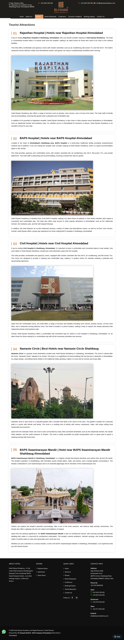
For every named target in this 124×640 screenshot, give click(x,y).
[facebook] (72, 598)
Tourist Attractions (70, 589)
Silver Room (42, 575)
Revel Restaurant (50, 16)
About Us (29, 16)
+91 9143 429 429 (86, 3)
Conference (62, 16)
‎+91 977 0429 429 (98, 609)
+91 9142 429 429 (46, 3)
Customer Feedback (75, 16)
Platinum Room (43, 568)
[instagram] (77, 598)
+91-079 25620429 (97, 585)
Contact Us (100, 16)
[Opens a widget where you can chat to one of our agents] (117, 637)
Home (22, 16)
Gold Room (41, 572)
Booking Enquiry (89, 16)
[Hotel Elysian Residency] (61, 13)
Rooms (38, 16)
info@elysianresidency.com (105, 3)
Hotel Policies (49, 630)
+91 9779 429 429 (98, 602)
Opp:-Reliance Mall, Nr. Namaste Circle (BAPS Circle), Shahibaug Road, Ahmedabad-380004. (22, 5)
